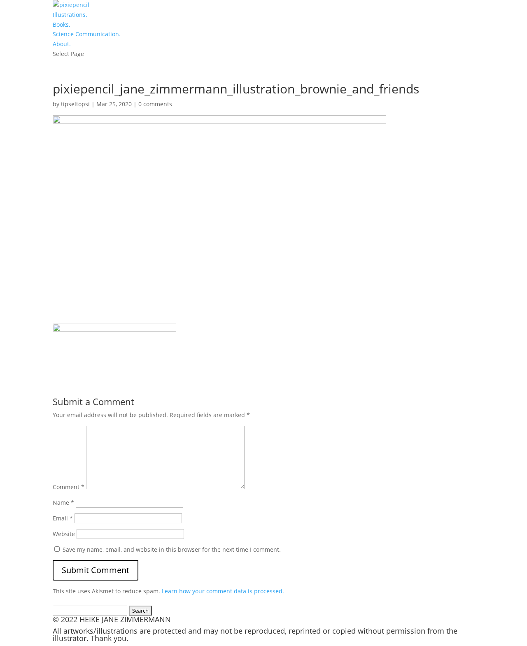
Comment (68, 487)
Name (63, 502)
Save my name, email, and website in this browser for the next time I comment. (172, 549)
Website (64, 534)
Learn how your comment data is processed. (223, 591)
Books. (61, 24)
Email (63, 518)
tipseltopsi (75, 104)
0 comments (155, 104)
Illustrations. (70, 15)
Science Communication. (87, 34)
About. (62, 44)
